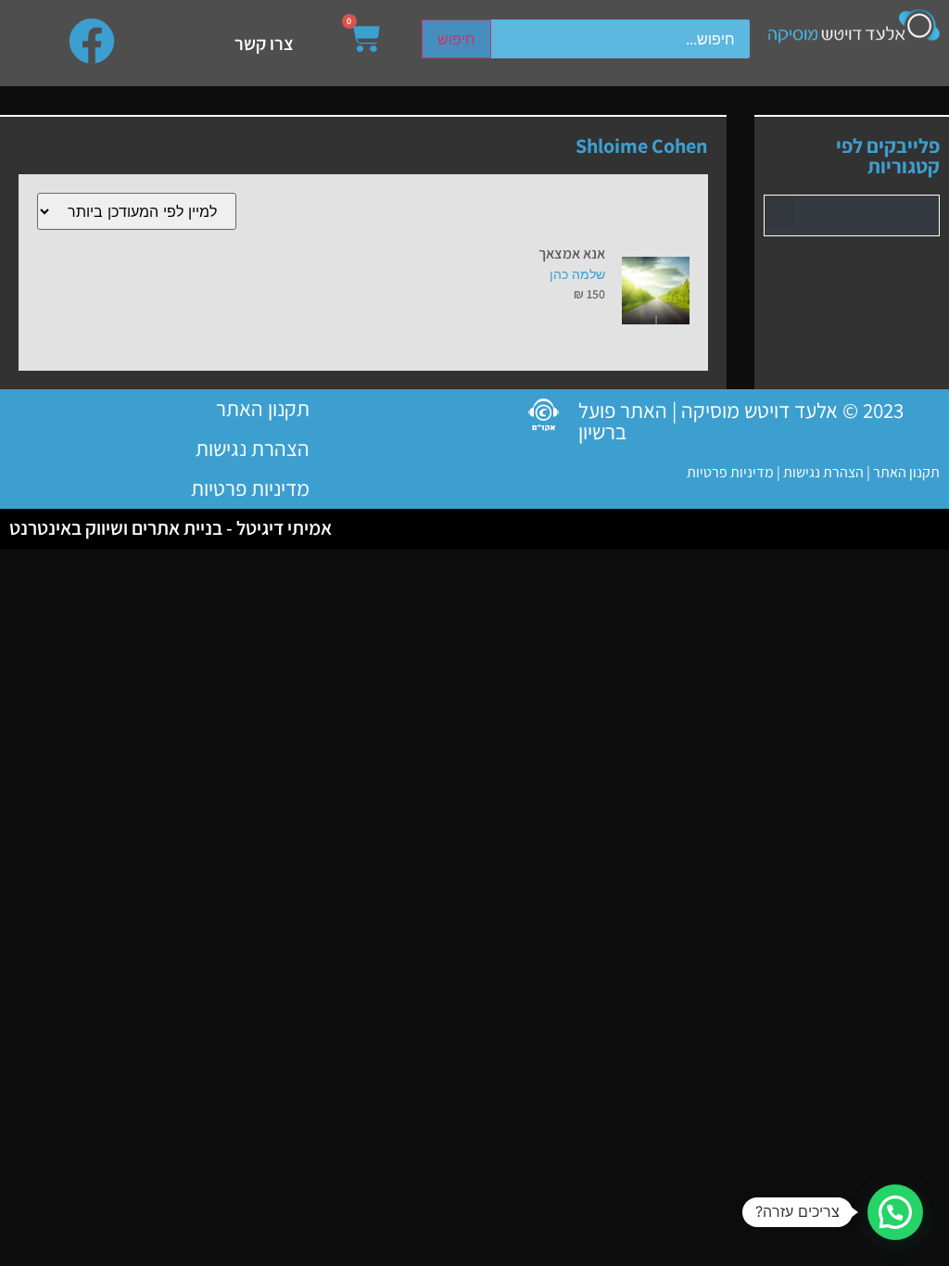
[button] (780, 211)
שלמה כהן (577, 274)
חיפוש (456, 39)
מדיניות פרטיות (730, 472)
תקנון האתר (906, 472)
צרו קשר (264, 44)
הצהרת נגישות (822, 472)
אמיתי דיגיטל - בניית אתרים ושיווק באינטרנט (170, 527)
